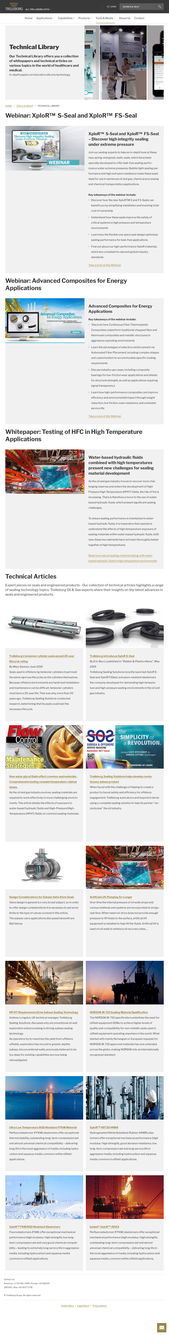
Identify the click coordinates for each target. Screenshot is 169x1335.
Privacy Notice (100, 1305)
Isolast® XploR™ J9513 (104, 1226)
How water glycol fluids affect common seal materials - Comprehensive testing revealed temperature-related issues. (43, 782)
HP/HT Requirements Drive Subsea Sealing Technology (43, 1012)
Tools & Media (24, 105)
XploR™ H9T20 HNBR (104, 1127)
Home (8, 105)
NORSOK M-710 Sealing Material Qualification (119, 1012)
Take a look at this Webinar (104, 265)
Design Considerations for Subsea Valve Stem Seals (41, 897)
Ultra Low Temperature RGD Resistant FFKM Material (43, 1127)
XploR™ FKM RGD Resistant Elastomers (34, 1226)
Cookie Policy (67, 1305)
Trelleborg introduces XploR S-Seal (112, 656)
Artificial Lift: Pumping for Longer (111, 897)
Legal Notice (83, 1305)
